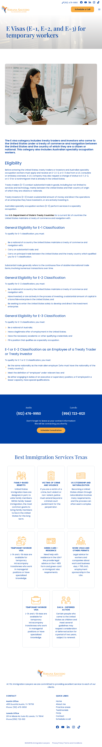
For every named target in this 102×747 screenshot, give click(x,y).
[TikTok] (98, 2)
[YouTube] (85, 2)
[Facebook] (81, 2)
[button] (82, 9)
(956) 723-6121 (73, 413)
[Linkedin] (90, 2)
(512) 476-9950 (71, 2)
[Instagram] (94, 2)
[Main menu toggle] (99, 9)
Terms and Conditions (73, 743)
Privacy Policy (57, 743)
